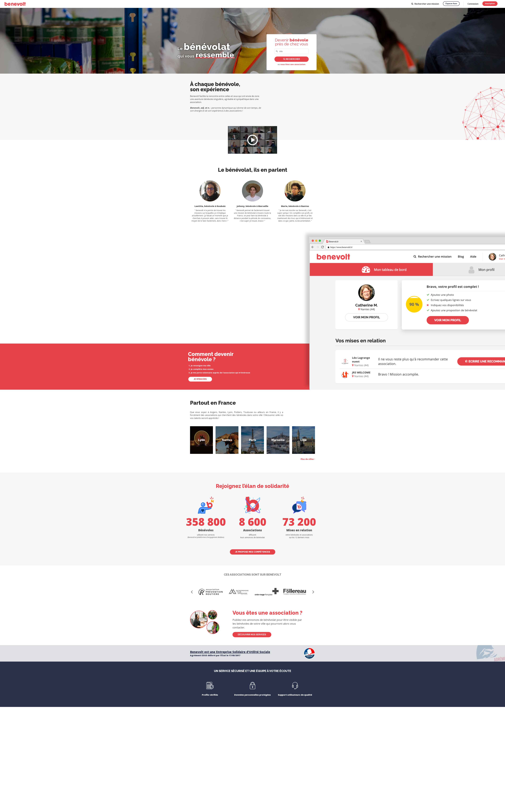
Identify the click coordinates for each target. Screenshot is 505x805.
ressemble (215, 55)
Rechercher (292, 59)
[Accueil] (15, 4)
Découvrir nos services (252, 634)
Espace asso (451, 3)
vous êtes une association (292, 64)
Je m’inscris (200, 379)
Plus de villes (307, 459)
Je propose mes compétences (252, 552)
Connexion (473, 3)
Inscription (490, 3)
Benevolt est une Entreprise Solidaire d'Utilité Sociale (230, 652)
